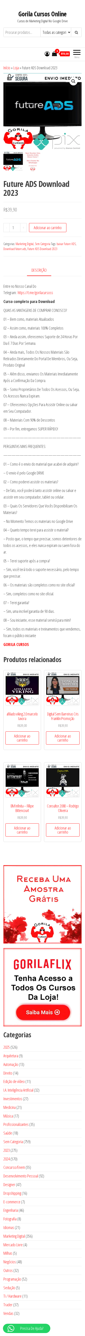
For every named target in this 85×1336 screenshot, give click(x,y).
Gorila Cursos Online (42, 14)
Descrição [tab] (39, 270)
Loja (16, 67)
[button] (73, 81)
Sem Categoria (42, 244)
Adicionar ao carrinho (48, 227)
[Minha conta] (47, 53)
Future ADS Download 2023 (42, 249)
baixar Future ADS (66, 244)
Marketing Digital (25, 244)
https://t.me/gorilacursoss (35, 292)
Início (6, 67)
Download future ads (14, 249)
